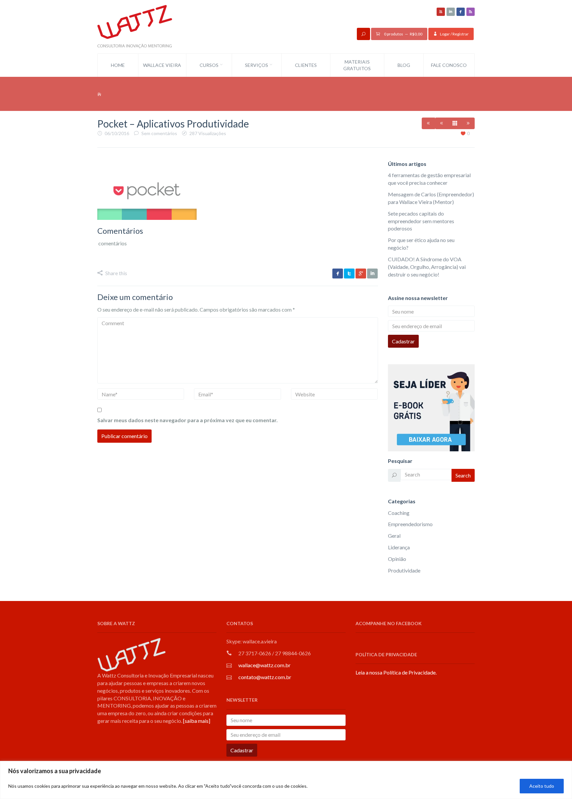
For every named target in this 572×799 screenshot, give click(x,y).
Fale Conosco (449, 65)
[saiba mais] (196, 721)
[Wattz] (134, 26)
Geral (394, 535)
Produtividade (404, 570)
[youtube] (441, 12)
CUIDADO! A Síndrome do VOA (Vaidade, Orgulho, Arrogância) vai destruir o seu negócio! (427, 266)
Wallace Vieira (162, 65)
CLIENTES (306, 65)
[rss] (470, 12)
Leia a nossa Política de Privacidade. (396, 672)
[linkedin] (451, 12)
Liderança (399, 547)
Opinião (397, 559)
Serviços (256, 65)
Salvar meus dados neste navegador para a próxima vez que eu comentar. (187, 420)
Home (118, 65)
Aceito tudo (541, 786)
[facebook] (460, 12)
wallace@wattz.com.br (264, 665)
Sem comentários (159, 133)
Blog (404, 65)
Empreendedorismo (410, 524)
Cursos (209, 65)
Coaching (398, 513)
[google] (361, 273)
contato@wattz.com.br (264, 677)
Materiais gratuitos (357, 65)
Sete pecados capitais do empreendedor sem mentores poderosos (421, 221)
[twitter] (349, 273)
